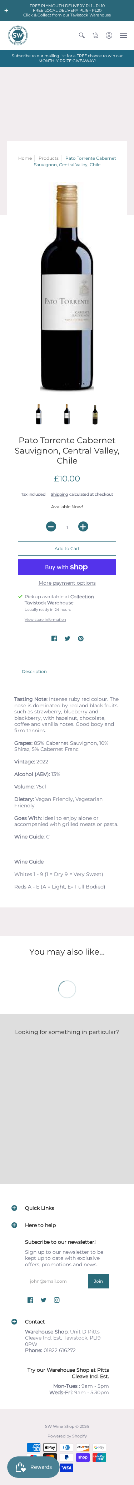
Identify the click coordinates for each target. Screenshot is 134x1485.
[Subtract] (51, 526)
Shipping (59, 494)
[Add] (83, 526)
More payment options (67, 583)
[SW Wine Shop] (18, 35)
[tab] (34, 671)
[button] (6, 11)
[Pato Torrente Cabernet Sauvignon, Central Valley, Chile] (67, 289)
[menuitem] (82, 35)
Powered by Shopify (67, 1436)
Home (25, 158)
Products (49, 158)
